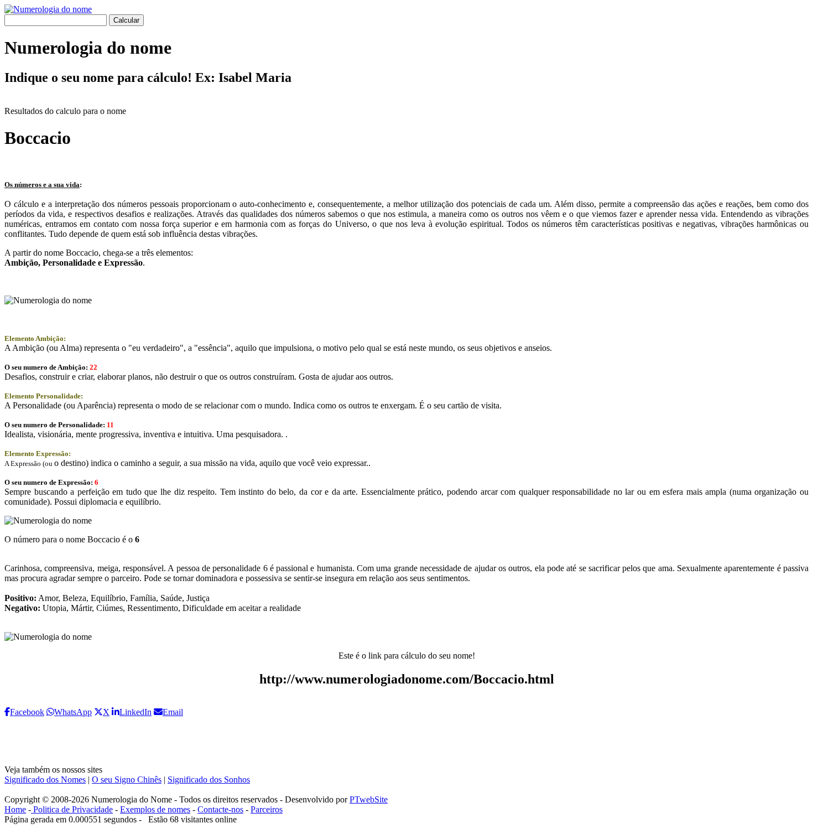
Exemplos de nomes (155, 809)
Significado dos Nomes (45, 779)
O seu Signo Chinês (126, 779)
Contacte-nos (220, 809)
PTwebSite (369, 799)
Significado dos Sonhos (209, 779)
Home (15, 809)
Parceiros (267, 809)
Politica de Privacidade (72, 809)
